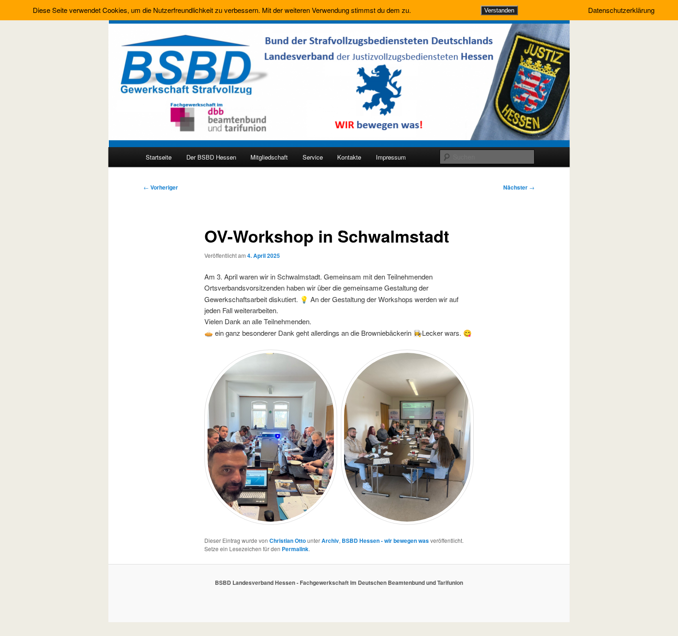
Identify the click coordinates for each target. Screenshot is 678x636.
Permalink (295, 549)
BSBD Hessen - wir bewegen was (385, 540)
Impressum (391, 157)
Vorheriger (160, 187)
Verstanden (499, 10)
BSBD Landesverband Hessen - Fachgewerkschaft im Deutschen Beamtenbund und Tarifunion (339, 582)
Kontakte (349, 157)
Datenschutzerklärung (621, 10)
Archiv (330, 540)
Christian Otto (287, 540)
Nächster (519, 187)
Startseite (159, 157)
